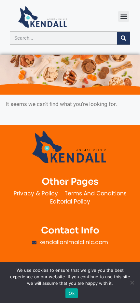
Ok (72, 293)
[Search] (123, 38)
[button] (123, 16)
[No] (132, 282)
